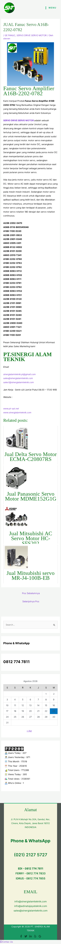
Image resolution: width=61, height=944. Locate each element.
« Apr (29, 731)
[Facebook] (21, 936)
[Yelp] (35, 936)
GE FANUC (10, 35)
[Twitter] (25, 936)
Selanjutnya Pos (30, 601)
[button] (6, 942)
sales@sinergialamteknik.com (18, 378)
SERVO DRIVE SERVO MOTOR (32, 35)
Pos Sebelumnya (31, 593)
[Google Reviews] (39, 936)
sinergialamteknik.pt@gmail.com (19, 374)
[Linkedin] (30, 936)
